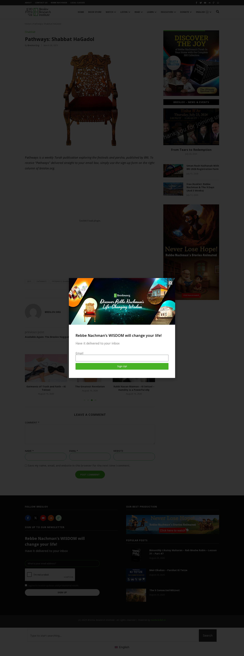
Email (79, 353)
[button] (170, 282)
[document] (122, 328)
